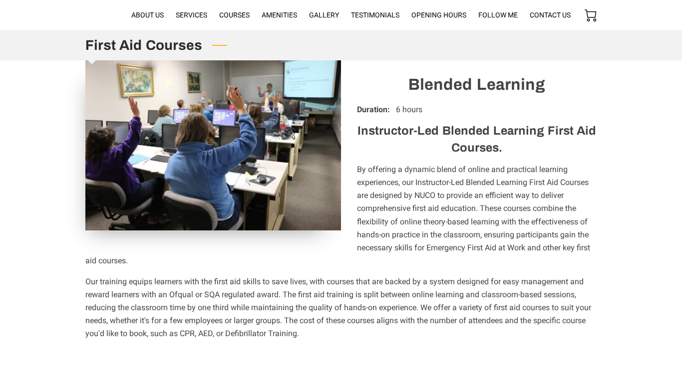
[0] (591, 15)
